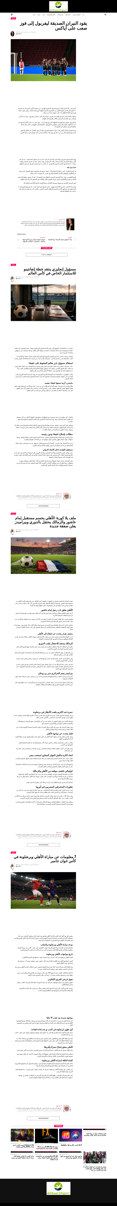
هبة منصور (18, 33)
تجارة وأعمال (60, 14)
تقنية (44, 14)
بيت (83, 14)
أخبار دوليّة (68, 14)
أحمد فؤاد (18, 278)
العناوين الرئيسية (76, 14)
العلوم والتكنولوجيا (51, 14)
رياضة (38, 14)
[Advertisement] (46, 95)
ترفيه (34, 14)
